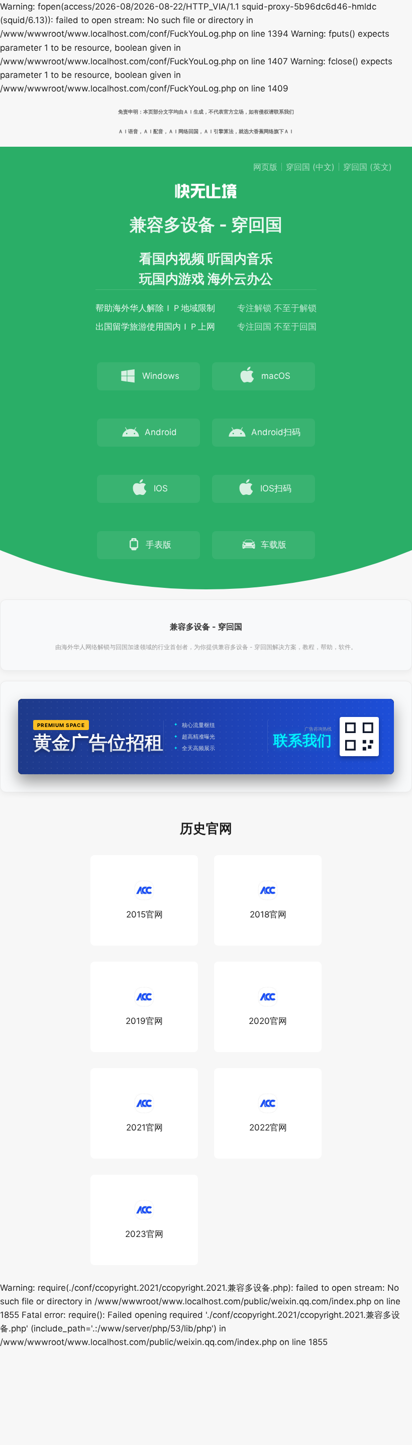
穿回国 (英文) (367, 167)
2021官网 (144, 1127)
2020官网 (268, 1021)
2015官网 (144, 914)
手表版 (158, 545)
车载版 (273, 545)
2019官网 (144, 1021)
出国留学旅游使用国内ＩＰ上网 (155, 327)
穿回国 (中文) (310, 167)
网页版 (265, 167)
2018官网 (268, 914)
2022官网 (268, 1127)
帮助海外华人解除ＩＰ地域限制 (155, 308)
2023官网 (144, 1234)
